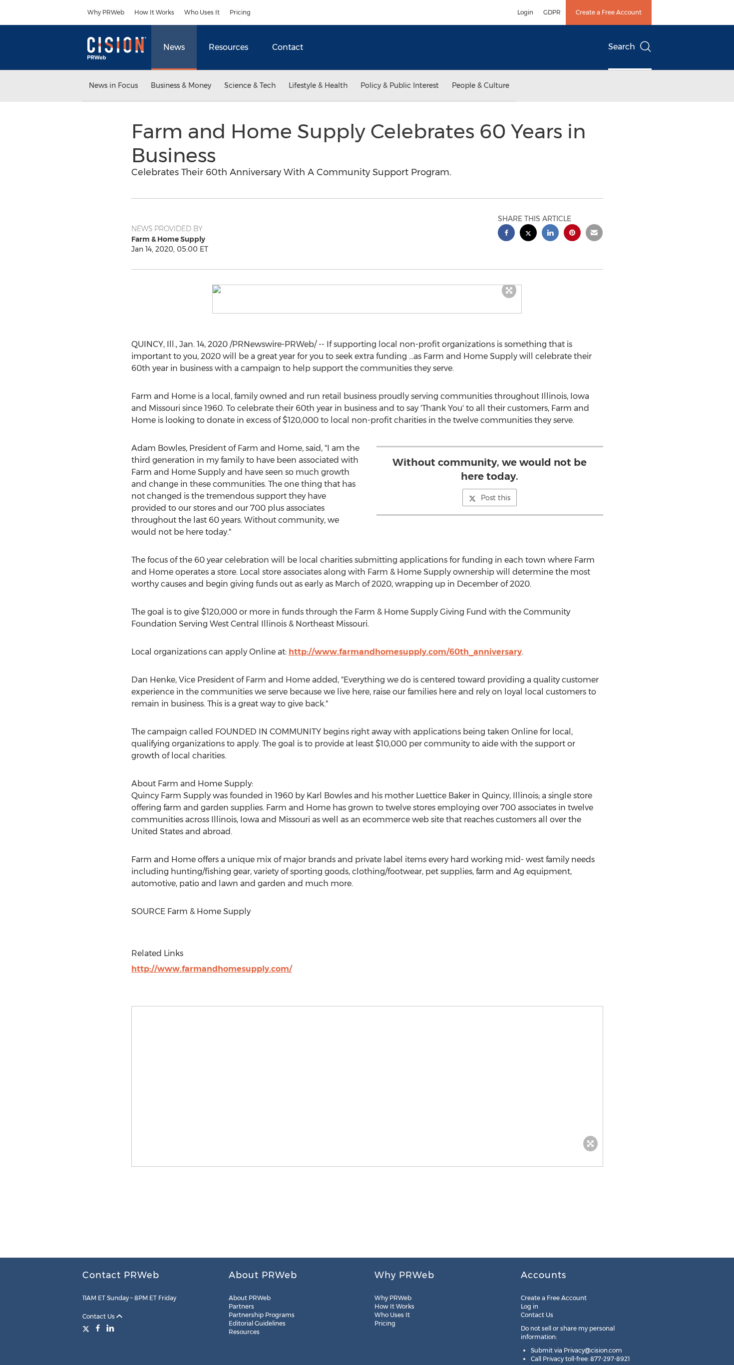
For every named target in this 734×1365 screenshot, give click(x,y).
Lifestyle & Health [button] (318, 85)
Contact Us (99, 1316)
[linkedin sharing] (550, 234)
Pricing (240, 12)
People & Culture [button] (480, 85)
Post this (495, 497)
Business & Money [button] (181, 85)
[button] (367, 289)
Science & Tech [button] (250, 85)
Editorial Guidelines (257, 1323)
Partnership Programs (262, 1315)
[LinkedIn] (110, 1328)
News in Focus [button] (113, 85)
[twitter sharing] (528, 234)
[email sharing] (594, 234)
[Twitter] (87, 1328)
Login (525, 12)
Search (621, 46)
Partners (241, 1306)
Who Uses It (202, 12)
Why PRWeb (105, 12)
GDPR (552, 12)
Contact (287, 47)
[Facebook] (97, 1328)
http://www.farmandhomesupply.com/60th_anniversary (405, 652)
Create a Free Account (609, 12)
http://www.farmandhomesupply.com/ (211, 969)
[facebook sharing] (506, 234)
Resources (228, 47)
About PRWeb (250, 1298)
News (174, 47)
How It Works (154, 12)
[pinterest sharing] (572, 234)
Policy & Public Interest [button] (400, 85)
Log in (529, 1306)
